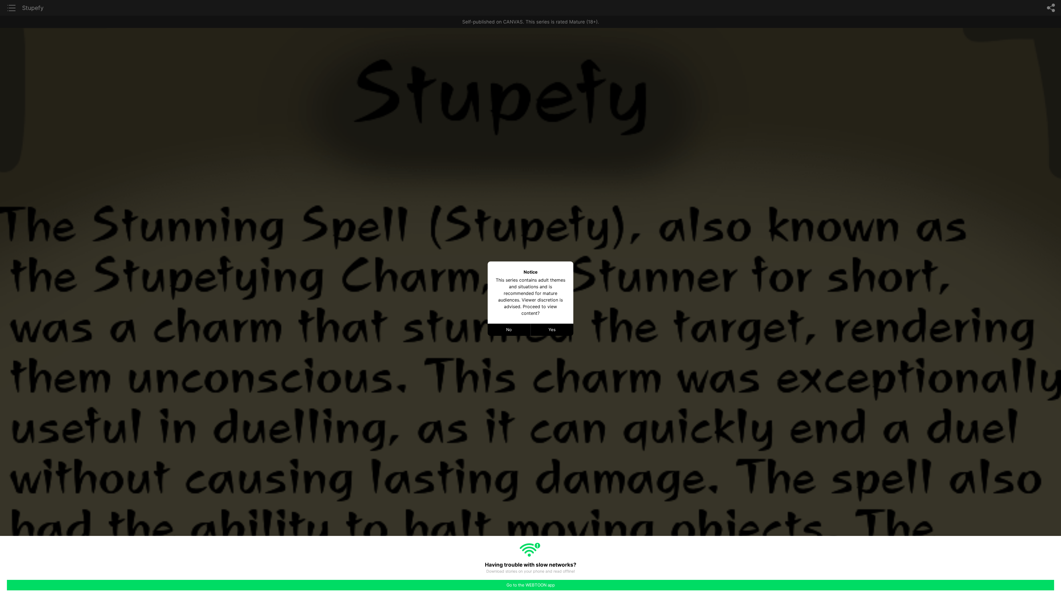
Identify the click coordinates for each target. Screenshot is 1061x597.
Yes (552, 329)
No (509, 329)
